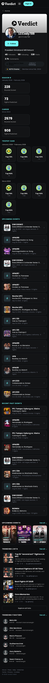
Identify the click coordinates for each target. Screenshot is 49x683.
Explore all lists (24, 608)
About (4, 670)
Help (14, 670)
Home (7, 11)
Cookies (17, 672)
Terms (4, 672)
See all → (43, 523)
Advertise (20, 670)
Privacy (10, 672)
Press (9, 670)
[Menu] (19, 3)
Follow (13, 43)
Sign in (28, 4)
